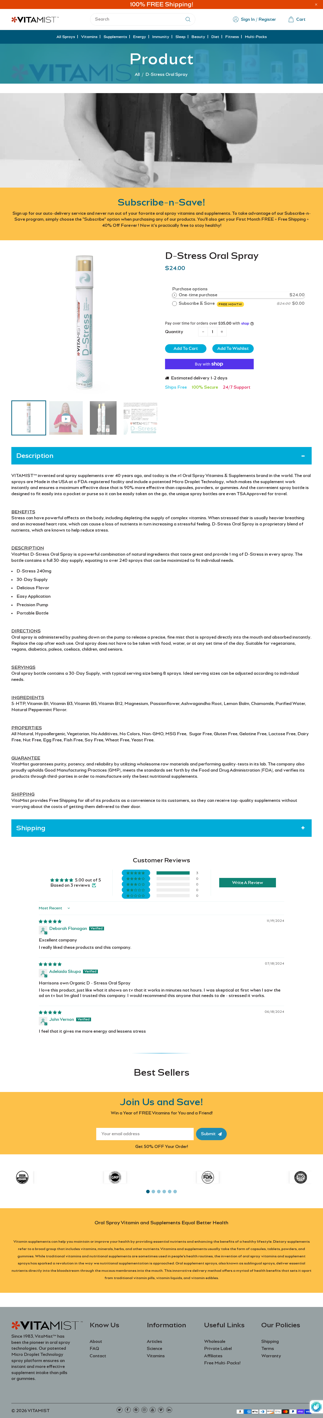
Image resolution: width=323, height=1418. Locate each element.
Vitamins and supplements (183, 1249)
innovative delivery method (196, 1270)
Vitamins (156, 1356)
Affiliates (213, 1356)
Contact (98, 1356)
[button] (18, 417)
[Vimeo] (161, 1410)
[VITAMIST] (35, 19)
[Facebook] (128, 1410)
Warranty (271, 1356)
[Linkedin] (169, 1410)
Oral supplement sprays (196, 1263)
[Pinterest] (136, 1410)
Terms (267, 1348)
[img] (50, 921)
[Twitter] (119, 1410)
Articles (154, 1341)
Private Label (218, 1348)
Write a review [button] (247, 882)
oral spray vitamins (260, 1256)
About (96, 1341)
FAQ (94, 1348)
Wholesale (214, 1341)
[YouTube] (153, 1410)
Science (154, 1348)
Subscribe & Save (210, 303)
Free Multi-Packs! (222, 1363)
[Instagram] (144, 1410)
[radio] (174, 295)
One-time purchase (198, 294)
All (137, 74)
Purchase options (190, 289)
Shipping (270, 1341)
